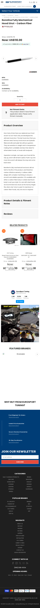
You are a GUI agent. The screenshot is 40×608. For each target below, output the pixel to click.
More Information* (14, 425)
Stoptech (29, 506)
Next (36, 58)
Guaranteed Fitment (10, 6)
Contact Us (20, 550)
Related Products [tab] (19, 225)
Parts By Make (20, 535)
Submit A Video (20, 543)
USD (20, 580)
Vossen (29, 509)
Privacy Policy (20, 545)
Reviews (20, 528)
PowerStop (11, 504)
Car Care (11, 479)
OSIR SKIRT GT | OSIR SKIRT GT (28, 256)
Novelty (29, 486)
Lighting (10, 486)
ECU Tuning (20, 540)
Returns (20, 531)
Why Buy (20, 526)
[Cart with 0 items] (36, 2)
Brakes (29, 477)
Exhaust (29, 482)
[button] (34, 2)
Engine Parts (11, 482)
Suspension (29, 489)
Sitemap (20, 547)
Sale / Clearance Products (11, 477)
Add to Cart (11, 269)
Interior (29, 484)
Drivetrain (29, 479)
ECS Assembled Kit (11, 506)
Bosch (11, 511)
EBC (29, 504)
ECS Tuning (11, 509)
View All (11, 513)
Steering (11, 489)
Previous (3, 58)
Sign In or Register (20, 552)
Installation (20, 538)
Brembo (29, 501)
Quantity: (20, 96)
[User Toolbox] (32, 2)
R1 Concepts (11, 501)
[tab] (20, 125)
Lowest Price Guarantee (24, 6)
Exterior (10, 484)
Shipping (20, 533)
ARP (29, 511)
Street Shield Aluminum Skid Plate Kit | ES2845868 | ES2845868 (10, 257)
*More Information (14, 417)
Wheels (11, 491)
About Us (20, 523)
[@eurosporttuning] (13, 292)
